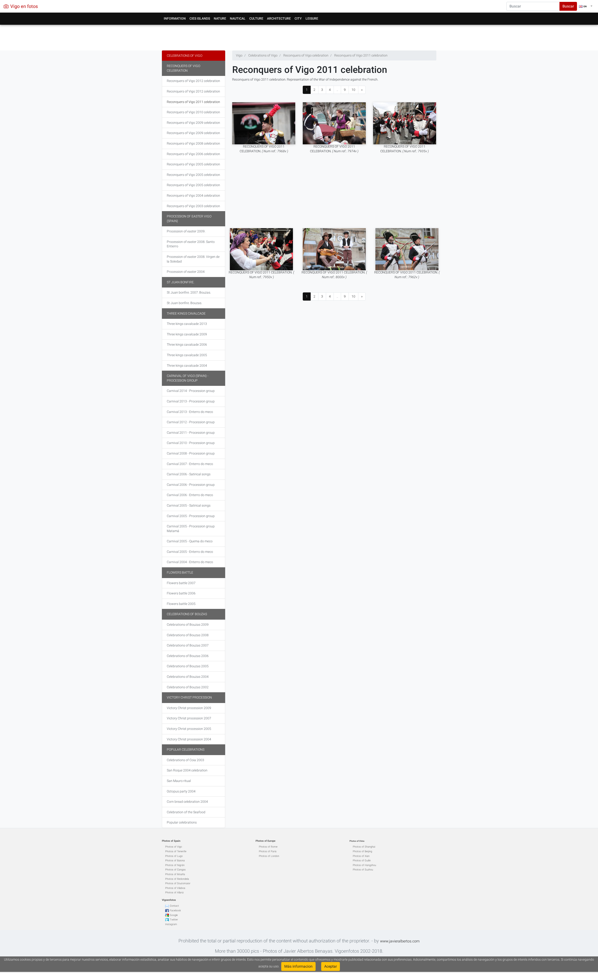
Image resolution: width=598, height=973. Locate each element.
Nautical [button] (238, 18)
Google (174, 915)
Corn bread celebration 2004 (187, 801)
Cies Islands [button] (199, 18)
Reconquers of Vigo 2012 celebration (193, 81)
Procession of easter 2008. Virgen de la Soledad (193, 259)
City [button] (298, 18)
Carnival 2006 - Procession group (191, 484)
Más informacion (298, 966)
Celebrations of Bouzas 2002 (188, 687)
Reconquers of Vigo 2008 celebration (193, 143)
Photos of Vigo (173, 846)
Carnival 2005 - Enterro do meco (190, 552)
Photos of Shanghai (364, 846)
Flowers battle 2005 (181, 604)
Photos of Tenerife (175, 851)
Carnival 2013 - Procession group (191, 401)
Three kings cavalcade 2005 (187, 355)
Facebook (175, 910)
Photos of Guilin (362, 860)
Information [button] (175, 18)
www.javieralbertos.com (400, 941)
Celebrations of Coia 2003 (185, 760)
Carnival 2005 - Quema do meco (190, 541)
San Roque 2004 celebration (187, 770)
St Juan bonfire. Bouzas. (184, 303)
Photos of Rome (268, 846)
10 (353, 90)
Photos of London (269, 856)
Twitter (174, 919)
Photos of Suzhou (363, 869)
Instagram (171, 924)
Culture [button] (256, 18)
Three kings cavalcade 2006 (187, 344)
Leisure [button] (312, 18)
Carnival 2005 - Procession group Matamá (191, 528)
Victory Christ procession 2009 (189, 708)
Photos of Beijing (362, 851)
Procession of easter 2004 (186, 271)
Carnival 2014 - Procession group (191, 391)
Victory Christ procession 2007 (189, 718)
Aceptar (330, 966)
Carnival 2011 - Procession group (191, 432)
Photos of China (356, 841)
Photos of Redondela (177, 879)
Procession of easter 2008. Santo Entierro (191, 244)
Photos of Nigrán (175, 865)
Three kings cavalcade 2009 (187, 334)
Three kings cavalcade (186, 313)
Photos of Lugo (174, 856)
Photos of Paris (268, 851)
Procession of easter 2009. (186, 231)
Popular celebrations (185, 749)
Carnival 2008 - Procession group (191, 453)
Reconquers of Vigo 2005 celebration (193, 164)
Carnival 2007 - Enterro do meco (190, 464)
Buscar (568, 6)
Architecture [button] (279, 18)
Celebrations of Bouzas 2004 (188, 676)
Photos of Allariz (174, 892)
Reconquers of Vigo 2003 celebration (193, 206)
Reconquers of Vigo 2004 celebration (193, 195)
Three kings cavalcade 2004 (187, 365)
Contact (174, 905)
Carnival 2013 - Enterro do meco (190, 412)
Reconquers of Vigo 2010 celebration (193, 112)
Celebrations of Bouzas (187, 614)
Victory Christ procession (189, 697)
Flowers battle (180, 572)
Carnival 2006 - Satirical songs (188, 474)
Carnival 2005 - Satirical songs (188, 505)
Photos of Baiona (175, 860)
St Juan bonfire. (180, 282)
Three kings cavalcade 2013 (187, 324)
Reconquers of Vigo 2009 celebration (193, 122)
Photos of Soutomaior (177, 883)
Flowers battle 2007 (181, 583)
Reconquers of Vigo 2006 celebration (193, 154)
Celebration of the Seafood (186, 812)
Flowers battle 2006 (181, 593)
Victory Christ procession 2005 (189, 729)
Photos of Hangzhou (364, 865)
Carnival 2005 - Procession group (191, 516)
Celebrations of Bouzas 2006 (188, 656)
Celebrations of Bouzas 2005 (188, 666)
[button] (585, 6)
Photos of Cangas (175, 869)
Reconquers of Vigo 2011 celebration (193, 102)
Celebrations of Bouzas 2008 (188, 635)
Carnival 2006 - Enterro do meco (190, 495)
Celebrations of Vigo (184, 55)
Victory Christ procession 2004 (189, 739)
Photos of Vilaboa (175, 888)
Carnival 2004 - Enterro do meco (190, 562)
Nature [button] (220, 18)
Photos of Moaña (175, 874)
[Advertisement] (299, 36)
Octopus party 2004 (181, 791)
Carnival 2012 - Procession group (191, 422)
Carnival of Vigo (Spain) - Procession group (187, 378)
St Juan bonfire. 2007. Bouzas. (189, 292)
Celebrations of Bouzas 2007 (188, 645)
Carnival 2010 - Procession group (191, 443)
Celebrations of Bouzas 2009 (188, 624)
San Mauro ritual (179, 781)
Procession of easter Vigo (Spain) (189, 218)
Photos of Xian (361, 856)
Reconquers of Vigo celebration (183, 68)
